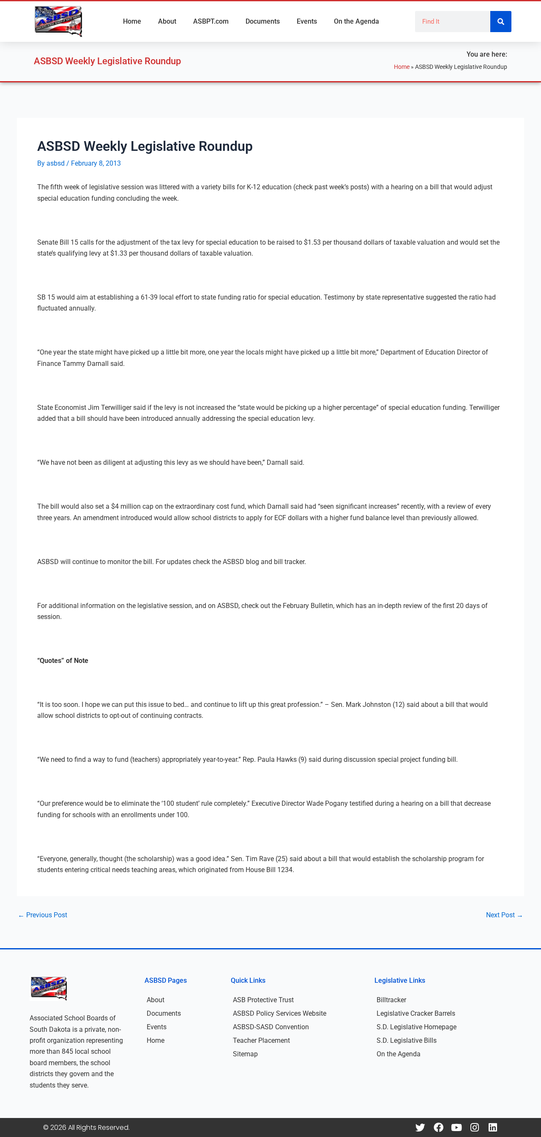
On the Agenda (356, 21)
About (167, 21)
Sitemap (245, 1054)
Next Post (504, 915)
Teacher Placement (261, 1040)
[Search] (500, 21)
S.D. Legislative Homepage (416, 1027)
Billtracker (391, 1000)
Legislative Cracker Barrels (416, 1013)
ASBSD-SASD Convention (271, 1027)
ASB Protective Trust (263, 1000)
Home (132, 21)
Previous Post (42, 915)
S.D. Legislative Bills (407, 1040)
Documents (263, 21)
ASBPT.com (211, 21)
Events (307, 21)
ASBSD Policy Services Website (279, 1013)
